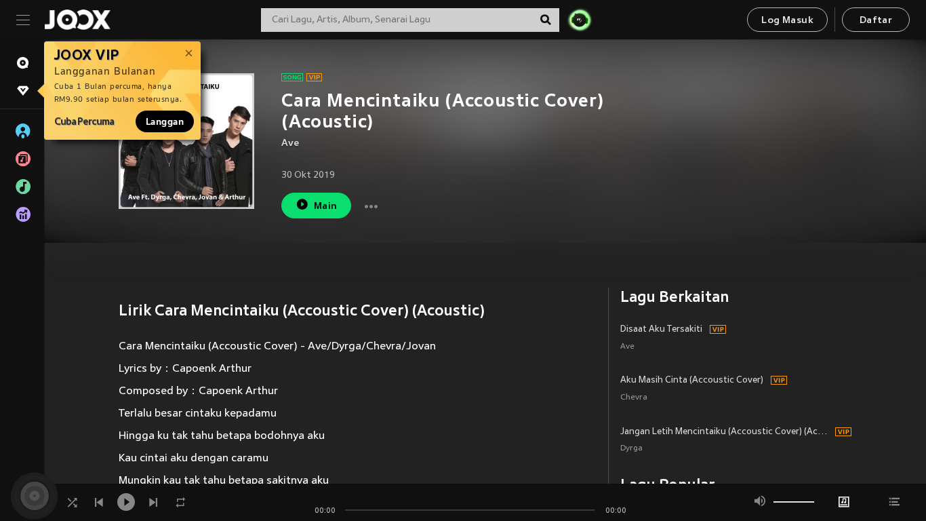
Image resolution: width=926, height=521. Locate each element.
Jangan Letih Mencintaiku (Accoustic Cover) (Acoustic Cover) (725, 432)
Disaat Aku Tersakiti (661, 329)
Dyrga (631, 448)
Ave (290, 143)
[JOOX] (77, 19)
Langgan (165, 121)
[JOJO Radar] (579, 19)
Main (326, 206)
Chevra (633, 397)
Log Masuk (787, 21)
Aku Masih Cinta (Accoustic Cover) (691, 380)
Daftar (876, 21)
